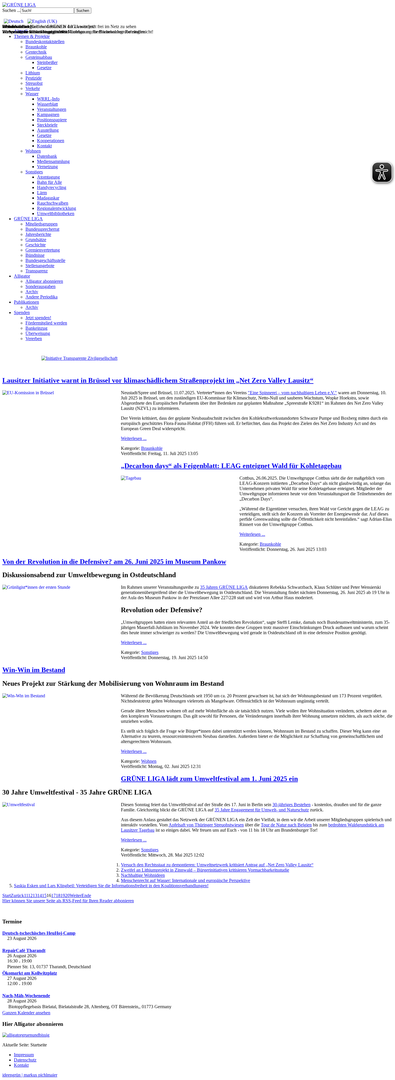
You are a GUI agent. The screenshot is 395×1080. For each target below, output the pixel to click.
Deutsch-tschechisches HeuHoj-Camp (38, 933)
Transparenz (36, 270)
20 (67, 895)
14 (39, 895)
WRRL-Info (48, 98)
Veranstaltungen (51, 109)
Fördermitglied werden (46, 322)
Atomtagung (48, 177)
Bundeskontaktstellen (44, 41)
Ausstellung (48, 130)
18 (58, 895)
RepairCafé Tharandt (23, 950)
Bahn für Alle (49, 182)
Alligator (22, 276)
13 (35, 895)
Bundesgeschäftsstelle (45, 260)
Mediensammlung (53, 161)
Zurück (17, 895)
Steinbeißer (47, 62)
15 (44, 895)
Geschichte (35, 244)
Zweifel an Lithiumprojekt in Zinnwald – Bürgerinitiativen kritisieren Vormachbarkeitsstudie (205, 870)
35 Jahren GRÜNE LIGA (224, 587)
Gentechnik (36, 51)
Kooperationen (50, 140)
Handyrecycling (51, 187)
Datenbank (47, 156)
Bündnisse (35, 255)
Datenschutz (25, 1059)
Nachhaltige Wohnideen (143, 875)
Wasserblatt (47, 104)
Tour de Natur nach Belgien (286, 824)
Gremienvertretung (42, 249)
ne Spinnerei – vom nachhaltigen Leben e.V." (295, 392)
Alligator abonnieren (44, 281)
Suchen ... (11, 10)
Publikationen (26, 302)
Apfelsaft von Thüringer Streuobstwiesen (206, 824)
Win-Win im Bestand (33, 670)
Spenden (22, 312)
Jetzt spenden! (38, 317)
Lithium (32, 72)
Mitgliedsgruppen (41, 223)
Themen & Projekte (32, 36)
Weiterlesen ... (134, 438)
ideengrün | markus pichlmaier (29, 1074)
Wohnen (33, 150)
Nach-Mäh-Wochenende (26, 995)
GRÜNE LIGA (28, 218)
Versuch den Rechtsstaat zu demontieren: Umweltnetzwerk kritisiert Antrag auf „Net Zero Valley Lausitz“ (217, 864)
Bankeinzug (36, 328)
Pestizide (33, 78)
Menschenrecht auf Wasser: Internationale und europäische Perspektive (185, 880)
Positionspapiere (52, 119)
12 (30, 895)
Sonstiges (34, 171)
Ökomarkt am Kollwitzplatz (29, 973)
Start (6, 895)
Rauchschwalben (52, 203)
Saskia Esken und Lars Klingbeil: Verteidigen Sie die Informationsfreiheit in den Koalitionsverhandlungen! (111, 885)
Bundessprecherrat (42, 229)
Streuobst (34, 83)
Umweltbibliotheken (55, 213)
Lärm (42, 192)
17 (53, 895)
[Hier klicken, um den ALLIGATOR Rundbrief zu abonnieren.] (197, 1035)
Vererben (33, 338)
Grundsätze (35, 239)
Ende (86, 895)
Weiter (76, 895)
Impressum (24, 1054)
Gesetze (44, 67)
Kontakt (44, 145)
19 (62, 895)
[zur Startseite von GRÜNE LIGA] (19, 4)
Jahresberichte (38, 234)
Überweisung (37, 333)
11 (26, 895)
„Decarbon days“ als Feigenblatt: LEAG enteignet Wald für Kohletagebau (231, 466)
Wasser (31, 93)
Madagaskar (48, 197)
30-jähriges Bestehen (291, 804)
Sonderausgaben (40, 286)
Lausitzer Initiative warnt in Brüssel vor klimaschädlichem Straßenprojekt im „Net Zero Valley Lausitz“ (157, 380)
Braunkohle (36, 46)
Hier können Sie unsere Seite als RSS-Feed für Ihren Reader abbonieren (68, 900)
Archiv (31, 291)
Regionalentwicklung (56, 208)
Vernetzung (47, 166)
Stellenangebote (39, 265)
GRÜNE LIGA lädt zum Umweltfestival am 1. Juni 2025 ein (209, 778)
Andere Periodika (41, 296)
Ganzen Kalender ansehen (26, 1012)
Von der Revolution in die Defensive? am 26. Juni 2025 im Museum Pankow (114, 561)
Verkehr (32, 88)
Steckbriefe (47, 124)
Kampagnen (48, 114)
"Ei (251, 392)
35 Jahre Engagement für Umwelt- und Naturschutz (262, 809)
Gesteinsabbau (38, 57)
